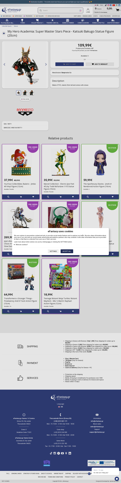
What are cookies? (22, 244)
